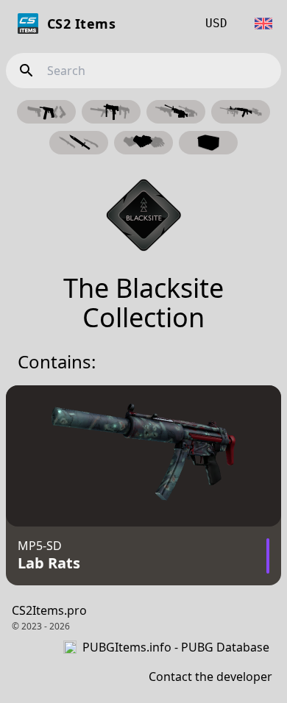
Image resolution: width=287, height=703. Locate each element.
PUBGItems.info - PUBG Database (175, 647)
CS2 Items (81, 23)
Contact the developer (210, 676)
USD (216, 23)
